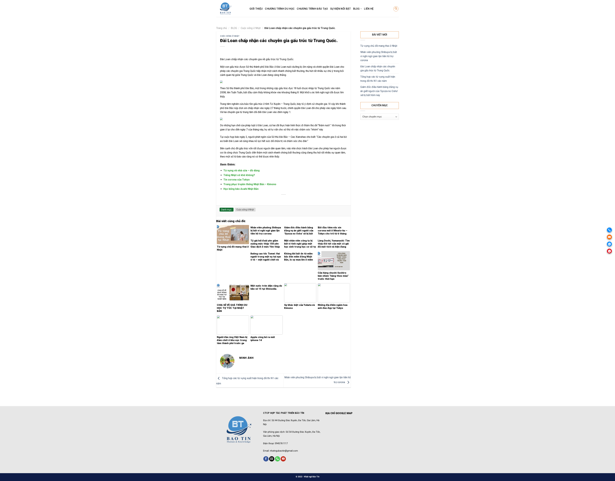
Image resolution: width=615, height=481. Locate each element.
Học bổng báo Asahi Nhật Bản (240, 188)
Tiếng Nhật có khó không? (239, 175)
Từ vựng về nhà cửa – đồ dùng (241, 170)
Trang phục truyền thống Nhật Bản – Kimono (249, 184)
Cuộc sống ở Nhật (251, 28)
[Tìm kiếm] (395, 8)
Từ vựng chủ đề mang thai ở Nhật (378, 45)
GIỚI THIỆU (256, 8)
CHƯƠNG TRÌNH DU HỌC (280, 8)
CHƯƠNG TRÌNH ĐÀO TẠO (312, 8)
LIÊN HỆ (368, 8)
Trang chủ (221, 28)
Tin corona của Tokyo (236, 179)
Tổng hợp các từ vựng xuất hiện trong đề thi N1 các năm (377, 78)
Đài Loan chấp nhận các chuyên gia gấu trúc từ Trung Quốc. (377, 68)
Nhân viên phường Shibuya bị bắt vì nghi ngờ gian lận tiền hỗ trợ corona (378, 56)
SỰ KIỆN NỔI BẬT (340, 8)
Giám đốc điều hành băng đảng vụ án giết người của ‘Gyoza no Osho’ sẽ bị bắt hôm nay (379, 91)
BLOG (356, 8)
